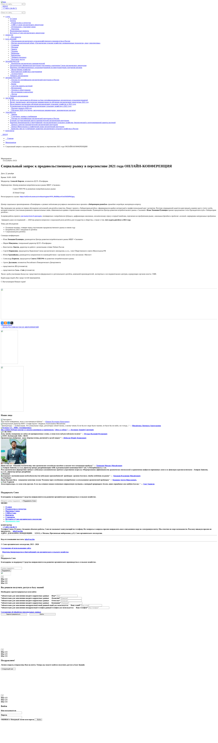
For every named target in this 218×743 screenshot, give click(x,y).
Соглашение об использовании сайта (16, 548)
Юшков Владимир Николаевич (57, 422)
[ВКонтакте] (2, 323)
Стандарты (10, 517)
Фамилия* (56, 598)
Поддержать (6, 570)
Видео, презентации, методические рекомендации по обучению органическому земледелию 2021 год (49, 102)
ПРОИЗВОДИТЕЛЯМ (12, 78)
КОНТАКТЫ (9, 131)
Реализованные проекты (19, 31)
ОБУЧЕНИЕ (9, 98)
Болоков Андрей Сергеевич (82, 430)
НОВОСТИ (9, 35)
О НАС (7, 17)
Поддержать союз (12, 521)
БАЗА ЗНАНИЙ (10, 39)
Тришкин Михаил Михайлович (109, 466)
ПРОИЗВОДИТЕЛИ (12, 61)
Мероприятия (10, 142)
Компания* (56, 603)
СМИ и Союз (10, 513)
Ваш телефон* (82, 608)
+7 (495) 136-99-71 (10, 527)
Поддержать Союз (29, 501)
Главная (10, 138)
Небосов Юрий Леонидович (74, 438)
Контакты (9, 515)
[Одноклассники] (5, 323)
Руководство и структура (15, 509)
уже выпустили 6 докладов (31, 216)
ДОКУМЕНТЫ (10, 112)
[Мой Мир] (8, 323)
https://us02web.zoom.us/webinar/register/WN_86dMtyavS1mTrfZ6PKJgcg (47, 197)
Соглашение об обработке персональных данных (21, 612)
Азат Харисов (149, 484)
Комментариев (6, 325)
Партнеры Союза (12, 511)
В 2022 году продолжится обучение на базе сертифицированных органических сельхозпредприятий (49, 100)
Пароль (4, 715)
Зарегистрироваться (13, 614)
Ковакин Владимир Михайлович (126, 476)
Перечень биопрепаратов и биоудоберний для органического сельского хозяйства (35, 552)
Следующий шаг (8, 669)
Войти (42, 614)
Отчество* (56, 601)
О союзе (8, 507)
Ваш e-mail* (76, 605)
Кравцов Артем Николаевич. (125, 480)
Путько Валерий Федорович (95, 434)
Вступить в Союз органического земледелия (27, 33)
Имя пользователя (8, 711)
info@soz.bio (18, 531)
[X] (11, 323)
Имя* (54, 596)
